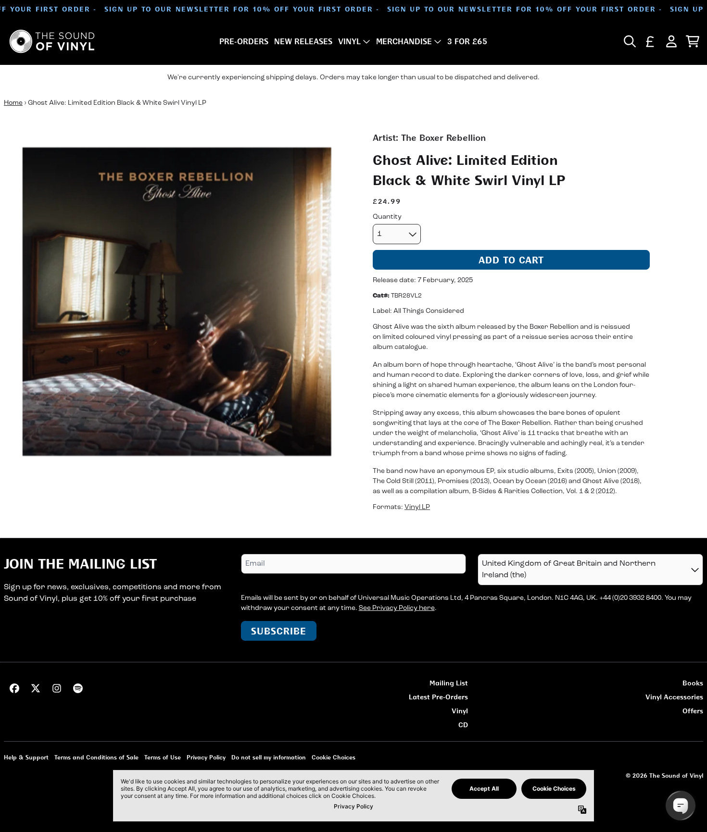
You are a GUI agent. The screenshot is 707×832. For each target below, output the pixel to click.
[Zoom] (179, 306)
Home (13, 103)
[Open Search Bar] (629, 41)
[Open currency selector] (650, 41)
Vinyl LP (417, 507)
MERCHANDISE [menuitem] (404, 41)
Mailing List (448, 683)
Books (692, 683)
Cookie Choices (333, 757)
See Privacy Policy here (397, 608)
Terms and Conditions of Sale (96, 757)
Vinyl (460, 711)
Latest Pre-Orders (438, 697)
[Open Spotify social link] (77, 688)
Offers (692, 711)
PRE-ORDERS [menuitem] (243, 41)
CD (463, 724)
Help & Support (26, 757)
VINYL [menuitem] (349, 41)
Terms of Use (162, 757)
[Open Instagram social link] (56, 688)
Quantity (387, 217)
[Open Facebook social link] (14, 688)
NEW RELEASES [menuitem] (303, 41)
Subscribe (278, 630)
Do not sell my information (268, 757)
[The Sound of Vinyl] (52, 41)
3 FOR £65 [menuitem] (467, 41)
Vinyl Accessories (674, 697)
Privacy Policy (206, 757)
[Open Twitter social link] (35, 688)
